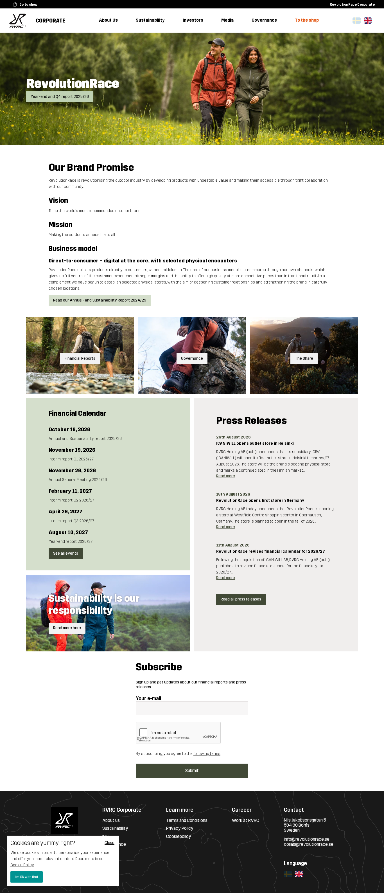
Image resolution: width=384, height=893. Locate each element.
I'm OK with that (26, 877)
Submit (192, 770)
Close (109, 842)
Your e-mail (148, 698)
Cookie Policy (22, 865)
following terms (206, 753)
